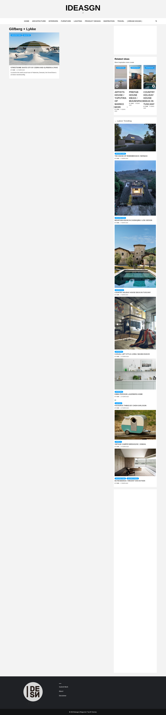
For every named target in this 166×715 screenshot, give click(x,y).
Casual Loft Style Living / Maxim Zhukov (132, 354)
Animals (118, 442)
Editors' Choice (133, 478)
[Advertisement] (135, 40)
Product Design (93, 21)
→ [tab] (116, 121)
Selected (27, 35)
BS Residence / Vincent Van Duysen (130, 481)
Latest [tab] (120, 121)
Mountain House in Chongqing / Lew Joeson (133, 220)
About (61, 691)
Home (26, 21)
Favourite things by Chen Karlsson (130, 405)
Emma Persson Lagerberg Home (129, 394)
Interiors (53, 21)
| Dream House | (134, 21)
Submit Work (63, 687)
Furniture (66, 21)
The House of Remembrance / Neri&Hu (131, 156)
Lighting (78, 21)
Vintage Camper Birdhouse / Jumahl (130, 444)
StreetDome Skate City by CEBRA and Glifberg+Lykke (34, 67)
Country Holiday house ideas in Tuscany (134, 98)
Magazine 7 (84, 712)
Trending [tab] (128, 121)
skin (13, 70)
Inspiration (109, 21)
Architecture (39, 21)
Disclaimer (62, 696)
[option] (121, 89)
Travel (120, 21)
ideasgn (83, 8)
